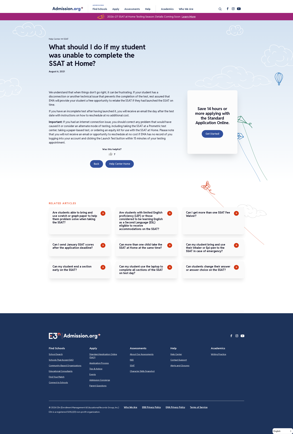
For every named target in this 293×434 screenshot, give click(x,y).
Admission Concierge (99, 380)
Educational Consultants (60, 371)
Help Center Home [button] (119, 163)
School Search (56, 354)
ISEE (132, 360)
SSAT (66, 39)
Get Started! (212, 133)
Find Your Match (56, 376)
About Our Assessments (142, 354)
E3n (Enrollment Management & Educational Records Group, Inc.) (88, 407)
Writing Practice (218, 354)
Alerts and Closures (179, 365)
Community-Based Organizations (65, 365)
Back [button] (96, 163)
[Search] (220, 9)
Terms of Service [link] (199, 407)
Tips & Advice (95, 368)
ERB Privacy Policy (151, 407)
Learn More (189, 16)
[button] (67, 9)
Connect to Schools (58, 382)
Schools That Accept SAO (61, 360)
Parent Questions (98, 385)
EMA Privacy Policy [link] (175, 407)
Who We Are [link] (130, 407)
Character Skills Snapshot (142, 371)
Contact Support (178, 360)
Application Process (99, 363)
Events (92, 374)
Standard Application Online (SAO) (103, 356)
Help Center (54, 39)
